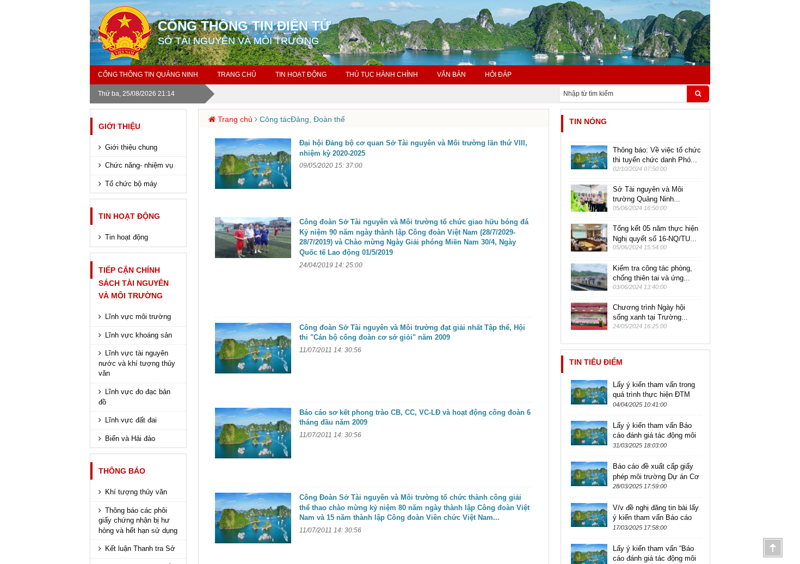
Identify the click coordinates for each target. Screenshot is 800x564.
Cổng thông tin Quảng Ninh (148, 74)
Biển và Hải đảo (130, 438)
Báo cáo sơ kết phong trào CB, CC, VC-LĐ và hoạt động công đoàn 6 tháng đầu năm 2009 (415, 417)
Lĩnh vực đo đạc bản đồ (134, 397)
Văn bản (451, 74)
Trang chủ (236, 74)
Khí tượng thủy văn (136, 492)
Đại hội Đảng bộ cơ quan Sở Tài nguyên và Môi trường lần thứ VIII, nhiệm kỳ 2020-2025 (413, 148)
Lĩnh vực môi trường (138, 316)
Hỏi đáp (498, 74)
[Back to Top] (773, 548)
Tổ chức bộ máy (131, 184)
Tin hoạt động (129, 216)
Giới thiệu (119, 126)
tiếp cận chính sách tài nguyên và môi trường (134, 283)
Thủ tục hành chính (382, 74)
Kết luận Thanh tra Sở (140, 548)
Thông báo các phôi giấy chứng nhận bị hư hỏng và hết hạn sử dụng (138, 520)
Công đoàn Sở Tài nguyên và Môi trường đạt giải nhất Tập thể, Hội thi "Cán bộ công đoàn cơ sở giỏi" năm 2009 (412, 332)
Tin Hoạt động (301, 74)
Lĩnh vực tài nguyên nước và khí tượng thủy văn (137, 363)
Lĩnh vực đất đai (131, 420)
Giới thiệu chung (131, 147)
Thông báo (122, 471)
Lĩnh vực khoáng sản (138, 335)
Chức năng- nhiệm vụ (139, 165)
